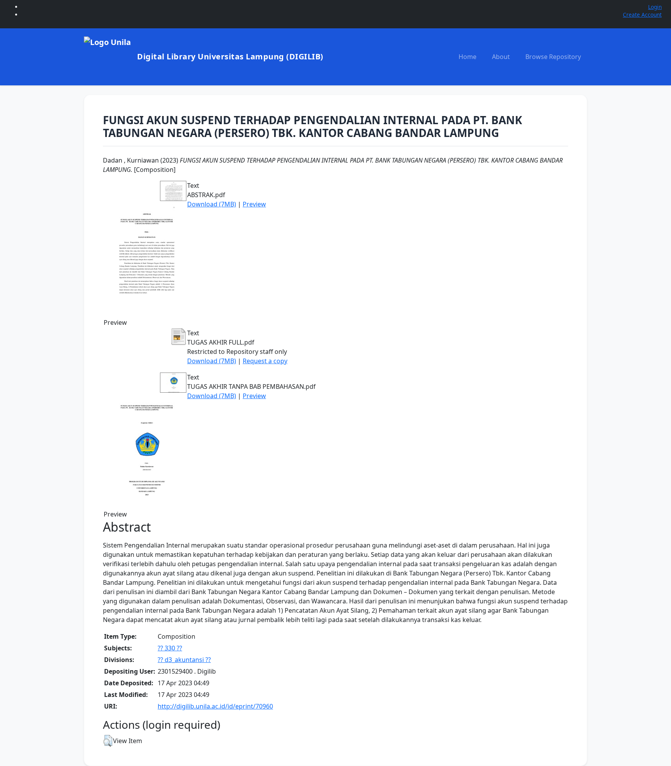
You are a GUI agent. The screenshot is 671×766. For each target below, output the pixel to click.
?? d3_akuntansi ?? (184, 659)
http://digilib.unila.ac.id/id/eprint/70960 (215, 706)
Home (467, 56)
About (501, 56)
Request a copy (265, 361)
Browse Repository (553, 56)
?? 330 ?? (170, 648)
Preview (254, 204)
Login (655, 6)
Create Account (642, 14)
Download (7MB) (211, 204)
